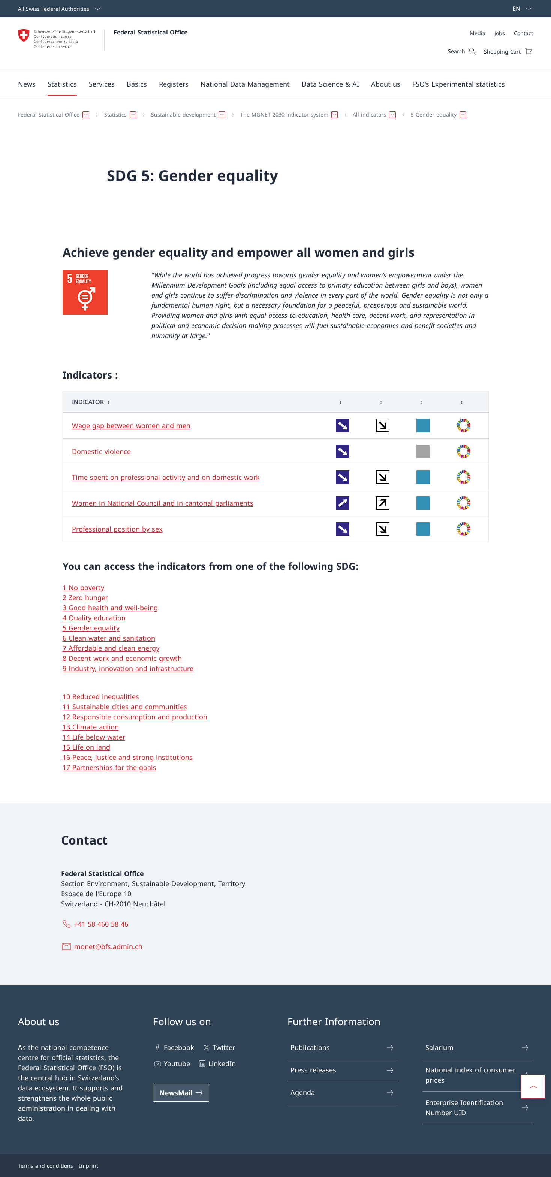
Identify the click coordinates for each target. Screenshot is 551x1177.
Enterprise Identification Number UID (464, 1107)
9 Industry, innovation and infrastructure (128, 668)
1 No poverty (83, 587)
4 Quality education (94, 617)
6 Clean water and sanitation (109, 637)
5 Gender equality (91, 627)
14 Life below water (94, 736)
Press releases (313, 1069)
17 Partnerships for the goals (109, 767)
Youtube (177, 1063)
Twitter (224, 1047)
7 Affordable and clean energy (111, 648)
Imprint (88, 1165)
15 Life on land (86, 747)
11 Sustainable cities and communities (125, 706)
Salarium (439, 1047)
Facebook (179, 1047)
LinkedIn (222, 1063)
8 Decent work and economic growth (122, 658)
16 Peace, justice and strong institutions (128, 757)
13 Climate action (91, 726)
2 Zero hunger (85, 597)
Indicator (88, 402)
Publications (310, 1047)
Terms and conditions (45, 1165)
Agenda (302, 1092)
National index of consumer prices (470, 1074)
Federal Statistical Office (150, 32)
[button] (27, 84)
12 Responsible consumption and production (135, 716)
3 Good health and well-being (110, 607)
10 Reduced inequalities (101, 696)
